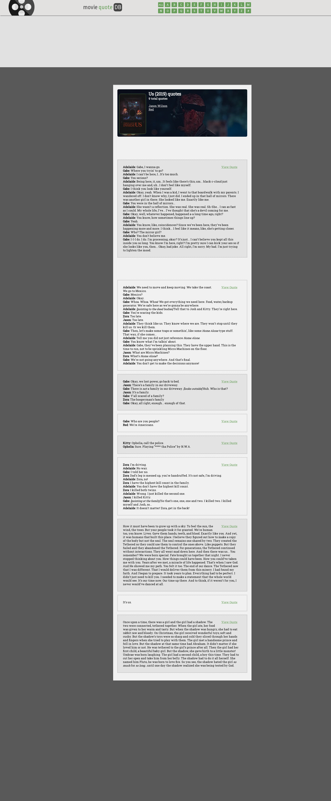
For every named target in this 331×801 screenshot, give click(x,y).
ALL (161, 4)
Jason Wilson (158, 106)
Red (151, 109)
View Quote (229, 167)
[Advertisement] (165, 41)
